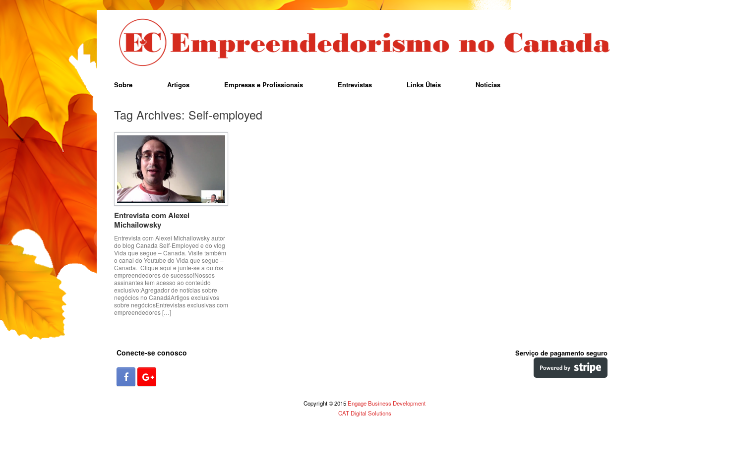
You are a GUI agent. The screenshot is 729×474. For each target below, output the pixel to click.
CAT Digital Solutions (364, 413)
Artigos (178, 84)
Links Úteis (424, 84)
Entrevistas (355, 84)
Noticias (488, 84)
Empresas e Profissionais (263, 84)
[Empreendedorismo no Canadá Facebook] (126, 376)
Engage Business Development (386, 403)
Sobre (123, 84)
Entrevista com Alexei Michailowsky (151, 220)
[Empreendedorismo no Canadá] (364, 43)
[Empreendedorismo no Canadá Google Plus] (146, 376)
